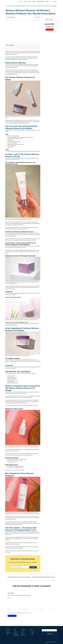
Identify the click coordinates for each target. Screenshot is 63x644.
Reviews (25, 1)
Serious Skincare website (12, 470)
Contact (47, 1)
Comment (9, 597)
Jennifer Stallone (8, 64)
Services (34, 1)
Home (21, 1)
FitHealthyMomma (21, 405)
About (29, 1)
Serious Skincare (8, 56)
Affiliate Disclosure (40, 1)
